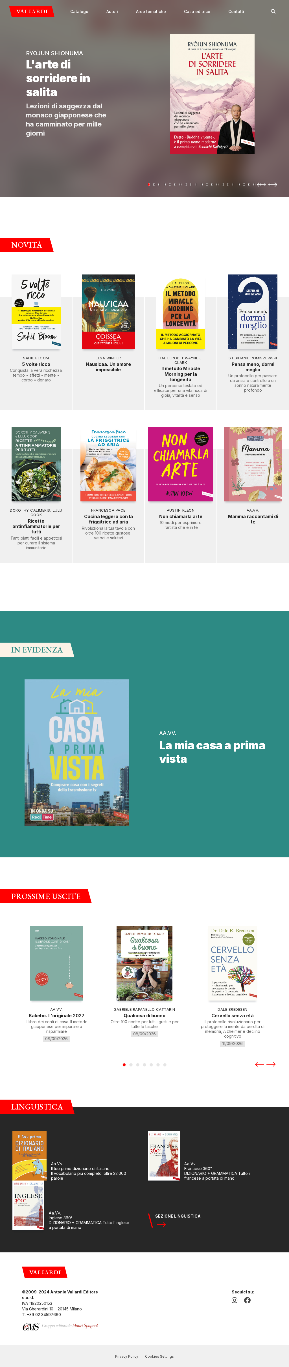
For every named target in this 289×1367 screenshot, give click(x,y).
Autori (112, 11)
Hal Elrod (169, 358)
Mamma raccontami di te (253, 519)
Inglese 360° (61, 1217)
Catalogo (79, 11)
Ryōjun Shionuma (54, 53)
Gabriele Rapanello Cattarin (144, 1009)
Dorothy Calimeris (30, 510)
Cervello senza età (232, 1015)
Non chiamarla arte (180, 516)
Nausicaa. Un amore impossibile (108, 366)
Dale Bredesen (233, 1009)
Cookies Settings (159, 1356)
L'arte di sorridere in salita (58, 78)
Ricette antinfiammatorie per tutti (36, 526)
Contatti (236, 11)
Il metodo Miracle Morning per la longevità (180, 374)
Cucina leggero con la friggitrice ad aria (108, 519)
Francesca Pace (108, 510)
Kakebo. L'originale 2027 (56, 1015)
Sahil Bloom (36, 358)
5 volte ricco (36, 364)
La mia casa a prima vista (212, 752)
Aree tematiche (151, 11)
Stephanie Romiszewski (253, 358)
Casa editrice (197, 11)
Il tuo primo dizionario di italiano (80, 1168)
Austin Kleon (180, 510)
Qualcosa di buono (144, 1015)
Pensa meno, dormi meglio (253, 366)
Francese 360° (198, 1168)
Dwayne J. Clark (188, 360)
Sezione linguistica (178, 1216)
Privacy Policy (126, 1356)
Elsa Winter (108, 358)
